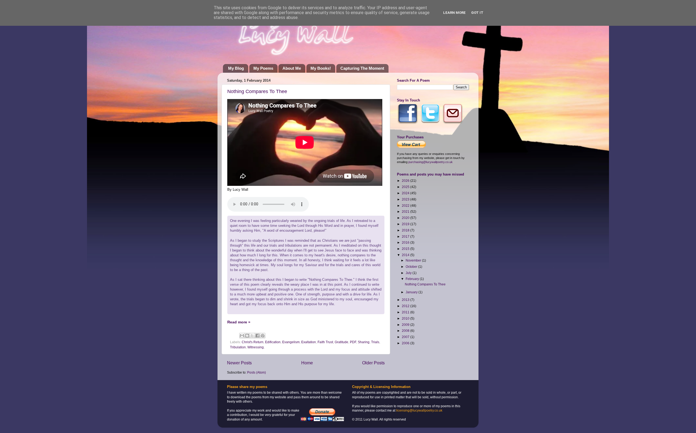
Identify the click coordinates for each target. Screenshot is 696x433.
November (414, 260)
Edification (273, 342)
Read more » (238, 322)
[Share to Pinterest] (262, 335)
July (409, 273)
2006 (406, 343)
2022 (406, 205)
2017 (406, 236)
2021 (406, 211)
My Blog (236, 68)
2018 (406, 230)
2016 (406, 242)
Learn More (454, 13)
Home (307, 362)
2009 (406, 324)
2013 (406, 299)
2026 (406, 180)
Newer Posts (239, 362)
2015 (406, 248)
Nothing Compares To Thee (257, 91)
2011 (406, 312)
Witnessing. (256, 347)
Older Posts (373, 362)
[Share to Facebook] (257, 335)
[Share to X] (252, 335)
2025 (406, 187)
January (412, 292)
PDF (353, 342)
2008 (406, 330)
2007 (406, 337)
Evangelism (291, 342)
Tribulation (238, 347)
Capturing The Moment (362, 68)
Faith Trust (325, 342)
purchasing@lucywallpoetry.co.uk (430, 162)
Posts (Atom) (256, 372)
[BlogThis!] (247, 335)
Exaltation (308, 342)
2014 (406, 255)
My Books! (320, 68)
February (413, 279)
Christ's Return (252, 342)
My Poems (263, 68)
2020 (406, 217)
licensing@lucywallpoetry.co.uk (419, 410)
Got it (477, 13)
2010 (406, 318)
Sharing (363, 342)
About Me (291, 68)
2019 (406, 224)
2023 (406, 199)
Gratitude (341, 342)
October (412, 266)
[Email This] (242, 335)
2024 (406, 193)
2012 (406, 306)
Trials (375, 342)
